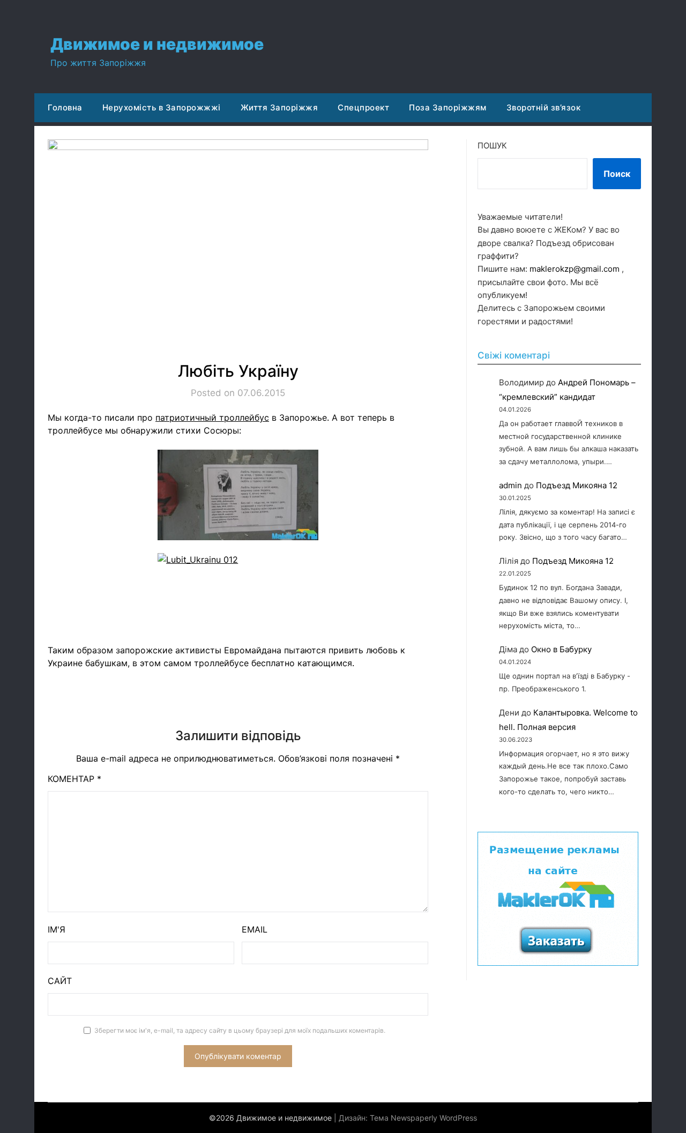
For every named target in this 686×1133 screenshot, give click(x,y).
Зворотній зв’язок (543, 107)
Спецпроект (363, 107)
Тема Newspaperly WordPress (423, 1117)
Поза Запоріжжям (448, 107)
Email (254, 929)
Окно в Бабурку (561, 649)
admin (510, 485)
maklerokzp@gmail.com (575, 269)
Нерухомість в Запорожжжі (161, 107)
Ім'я (56, 929)
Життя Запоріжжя (279, 107)
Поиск (616, 173)
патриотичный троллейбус (212, 417)
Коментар (74, 778)
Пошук (492, 145)
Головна (65, 107)
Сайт (60, 980)
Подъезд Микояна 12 (576, 485)
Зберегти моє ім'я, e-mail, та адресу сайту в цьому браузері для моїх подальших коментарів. (239, 1030)
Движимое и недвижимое (157, 44)
